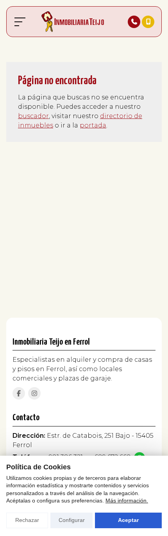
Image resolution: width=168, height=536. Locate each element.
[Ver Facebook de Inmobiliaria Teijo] (19, 393)
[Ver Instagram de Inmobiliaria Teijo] (34, 393)
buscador (33, 116)
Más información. (126, 500)
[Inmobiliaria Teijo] (72, 21)
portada (93, 125)
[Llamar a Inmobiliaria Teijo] (134, 22)
